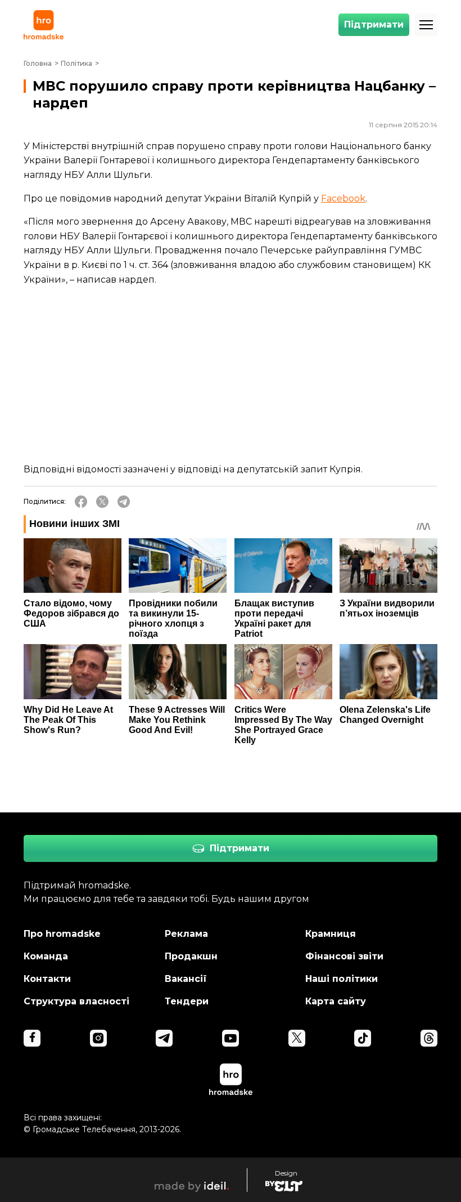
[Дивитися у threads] (429, 1038)
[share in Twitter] (102, 501)
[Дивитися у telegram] (164, 1038)
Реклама (186, 933)
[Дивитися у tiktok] (362, 1038)
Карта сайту (335, 1001)
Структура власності (76, 1001)
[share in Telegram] (123, 501)
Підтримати (374, 24)
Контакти (47, 978)
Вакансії (186, 978)
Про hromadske (62, 933)
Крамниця (330, 933)
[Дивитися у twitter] (296, 1038)
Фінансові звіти (344, 956)
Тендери (187, 1001)
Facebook (343, 198)
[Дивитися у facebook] (32, 1038)
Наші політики (341, 978)
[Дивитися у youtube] (230, 1038)
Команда (46, 956)
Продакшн (191, 956)
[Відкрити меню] (426, 25)
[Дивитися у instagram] (98, 1038)
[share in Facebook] (81, 501)
